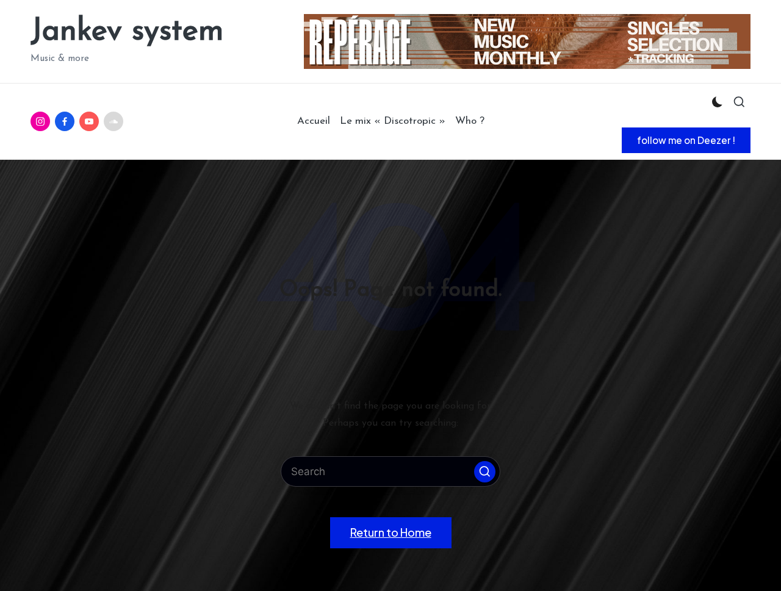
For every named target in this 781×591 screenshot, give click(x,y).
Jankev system (127, 32)
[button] (686, 140)
